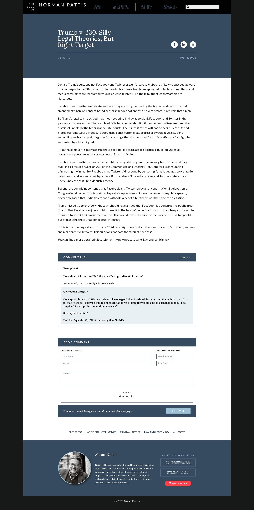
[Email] (193, 44)
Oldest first (185, 257)
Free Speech (98, 7)
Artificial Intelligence (120, 7)
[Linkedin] (184, 44)
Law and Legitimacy (169, 7)
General (64, 57)
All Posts (179, 432)
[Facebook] (174, 44)
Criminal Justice (146, 7)
